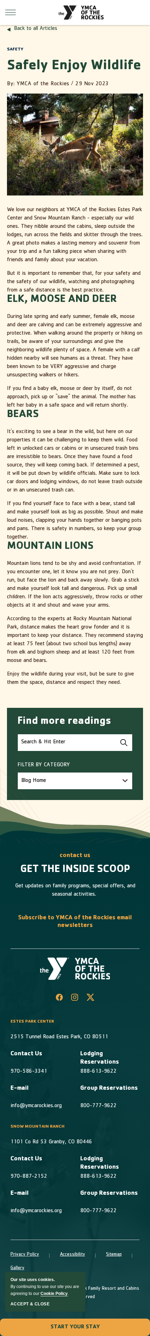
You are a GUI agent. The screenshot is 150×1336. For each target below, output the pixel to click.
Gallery (17, 1268)
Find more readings (64, 722)
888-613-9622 (98, 1071)
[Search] (123, 742)
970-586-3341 (28, 1071)
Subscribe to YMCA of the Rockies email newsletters (75, 922)
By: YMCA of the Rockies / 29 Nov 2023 (58, 84)
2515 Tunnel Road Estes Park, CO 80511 (59, 1037)
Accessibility (72, 1254)
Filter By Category (43, 765)
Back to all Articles (35, 29)
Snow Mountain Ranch (37, 1127)
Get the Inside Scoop (75, 870)
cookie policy (54, 1293)
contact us (75, 856)
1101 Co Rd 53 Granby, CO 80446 (51, 1142)
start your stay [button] (75, 1327)
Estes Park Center (32, 1021)
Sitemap (114, 1254)
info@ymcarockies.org (36, 1106)
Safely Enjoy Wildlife (74, 66)
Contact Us (26, 1054)
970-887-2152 (28, 1176)
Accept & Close (30, 1304)
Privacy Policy (24, 1254)
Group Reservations (109, 1089)
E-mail (19, 1089)
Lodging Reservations (99, 1058)
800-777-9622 (98, 1106)
